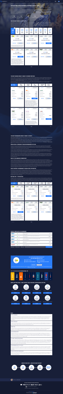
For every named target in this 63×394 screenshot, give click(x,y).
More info (14, 98)
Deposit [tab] (14, 87)
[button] (14, 16)
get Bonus (20, 43)
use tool (15, 303)
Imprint (30, 391)
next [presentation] (51, 66)
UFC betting (45, 141)
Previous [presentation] (12, 66)
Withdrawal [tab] (20, 87)
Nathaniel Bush (18, 379)
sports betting (49, 339)
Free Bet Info (14, 43)
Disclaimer (32, 391)
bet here (20, 98)
